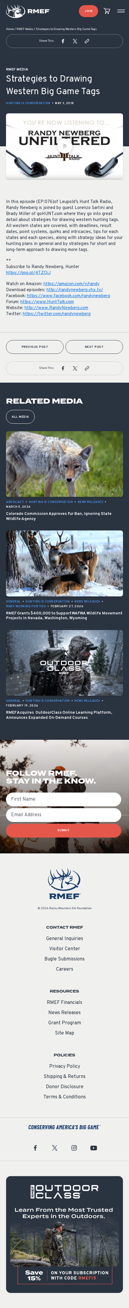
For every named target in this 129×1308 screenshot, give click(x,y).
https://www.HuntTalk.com (47, 302)
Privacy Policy (64, 1067)
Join (88, 11)
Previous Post (35, 347)
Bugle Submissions (64, 959)
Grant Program (64, 1023)
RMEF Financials (64, 1003)
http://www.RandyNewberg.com (56, 308)
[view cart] (107, 11)
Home (10, 29)
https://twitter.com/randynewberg (57, 314)
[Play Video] (64, 146)
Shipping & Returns (65, 1077)
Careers (64, 969)
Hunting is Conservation (28, 103)
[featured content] (64, 1234)
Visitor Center (64, 949)
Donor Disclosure (64, 1087)
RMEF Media (24, 29)
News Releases (64, 1013)
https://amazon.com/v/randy (72, 284)
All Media (20, 417)
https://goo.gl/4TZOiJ (28, 273)
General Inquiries (64, 939)
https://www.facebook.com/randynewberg (68, 296)
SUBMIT (64, 830)
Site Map (64, 1033)
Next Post (94, 347)
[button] (63, 41)
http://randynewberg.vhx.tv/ (74, 290)
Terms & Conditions (65, 1097)
